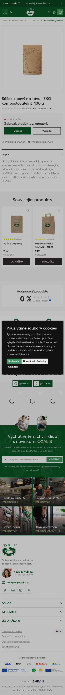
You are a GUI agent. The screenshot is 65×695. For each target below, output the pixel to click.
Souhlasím (14, 361)
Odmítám (13, 366)
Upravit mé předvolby (34, 361)
